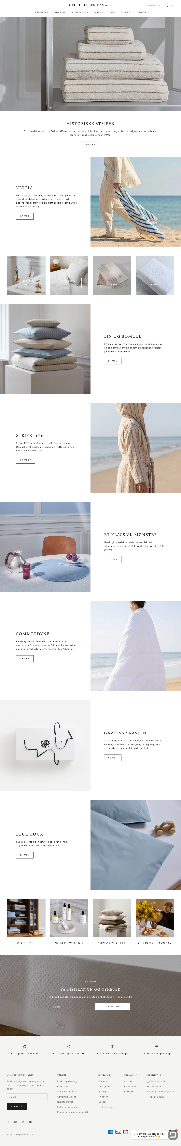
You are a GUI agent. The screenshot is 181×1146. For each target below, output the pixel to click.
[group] (90, 64)
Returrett (62, 1086)
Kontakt (128, 1081)
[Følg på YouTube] (30, 1122)
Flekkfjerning (106, 1107)
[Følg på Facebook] (8, 1122)
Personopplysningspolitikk (73, 1112)
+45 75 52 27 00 (156, 1086)
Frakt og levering (67, 1081)
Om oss (102, 1081)
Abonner (17, 1106)
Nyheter (103, 1096)
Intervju (102, 1091)
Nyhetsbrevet (65, 1101)
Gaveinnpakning (67, 1096)
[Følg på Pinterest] (22, 1122)
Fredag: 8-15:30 (156, 1096)
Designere (104, 1086)
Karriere (129, 1091)
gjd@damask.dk (156, 1081)
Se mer (90, 144)
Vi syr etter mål (66, 1091)
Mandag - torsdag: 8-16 (160, 1091)
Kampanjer (126, 12)
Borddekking (41, 12)
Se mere (25, 460)
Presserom (130, 1086)
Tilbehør (141, 12)
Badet (112, 12)
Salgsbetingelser (67, 1107)
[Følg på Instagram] (15, 1122)
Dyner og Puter (80, 12)
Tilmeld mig (112, 1006)
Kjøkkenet (98, 12)
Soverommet (60, 12)
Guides (102, 1101)
